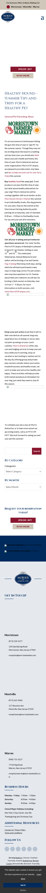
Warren (36, 7)
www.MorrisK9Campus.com (17, 291)
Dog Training (10, 263)
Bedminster (27, 861)
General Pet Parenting (16, 116)
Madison (18, 858)
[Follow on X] (12, 849)
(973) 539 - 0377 (25, 69)
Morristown (16, 7)
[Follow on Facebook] (7, 849)
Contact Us (9, 830)
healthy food (15, 181)
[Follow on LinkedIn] (35, 849)
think (37, 155)
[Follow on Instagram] (29, 849)
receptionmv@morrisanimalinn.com (23, 714)
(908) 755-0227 (15, 759)
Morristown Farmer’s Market (17, 198)
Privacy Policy (20, 830)
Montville (27, 7)
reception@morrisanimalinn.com (22, 655)
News (31, 116)
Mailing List (35, 3)
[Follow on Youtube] (18, 849)
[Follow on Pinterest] (23, 849)
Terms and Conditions (13, 833)
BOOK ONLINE (23, 76)
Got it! (23, 885)
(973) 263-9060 (15, 700)
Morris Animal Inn (21, 345)
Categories (10, 466)
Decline (23, 890)
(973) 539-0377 (15, 641)
